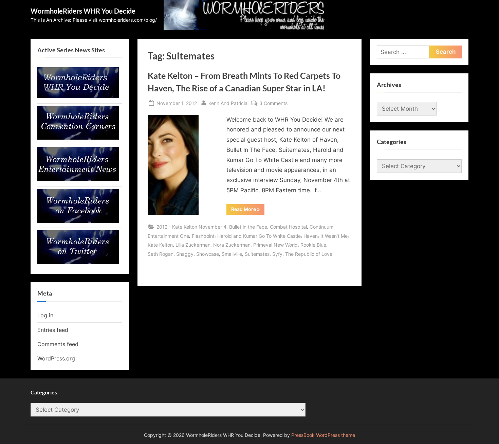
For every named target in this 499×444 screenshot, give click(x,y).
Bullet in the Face (248, 227)
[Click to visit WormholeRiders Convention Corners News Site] (78, 137)
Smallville (232, 254)
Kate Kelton (160, 245)
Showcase (207, 254)
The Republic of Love (308, 254)
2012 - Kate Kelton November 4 (191, 227)
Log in (45, 315)
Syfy (277, 254)
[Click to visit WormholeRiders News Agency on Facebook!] (78, 220)
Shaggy (184, 254)
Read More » (247, 210)
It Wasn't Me (334, 236)
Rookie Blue (313, 245)
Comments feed (57, 344)
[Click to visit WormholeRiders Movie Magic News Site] (78, 96)
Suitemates (257, 254)
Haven (310, 236)
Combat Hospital (288, 227)
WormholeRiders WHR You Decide (83, 11)
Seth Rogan (160, 254)
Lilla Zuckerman (192, 245)
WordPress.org (56, 358)
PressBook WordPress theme (323, 435)
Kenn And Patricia (227, 103)
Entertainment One (168, 236)
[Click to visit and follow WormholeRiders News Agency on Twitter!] (78, 262)
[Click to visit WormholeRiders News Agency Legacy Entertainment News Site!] (78, 179)
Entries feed (52, 329)
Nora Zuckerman (232, 245)
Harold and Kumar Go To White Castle (259, 236)
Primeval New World (275, 245)
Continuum (321, 227)
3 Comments (273, 103)
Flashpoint (203, 236)
